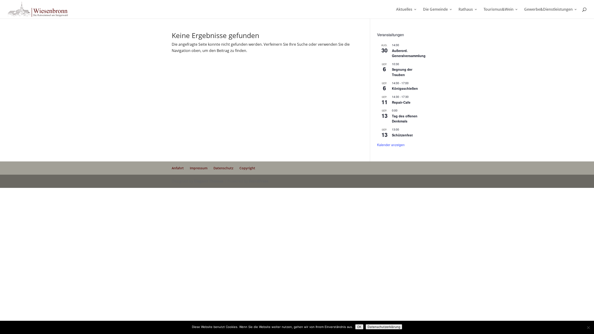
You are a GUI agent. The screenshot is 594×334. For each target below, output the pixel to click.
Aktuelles (404, 10)
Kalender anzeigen (391, 144)
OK (359, 327)
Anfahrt (178, 168)
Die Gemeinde (435, 10)
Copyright (247, 168)
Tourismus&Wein (498, 10)
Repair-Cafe (401, 102)
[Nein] (588, 327)
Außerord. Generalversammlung (409, 53)
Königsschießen (405, 88)
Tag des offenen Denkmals (404, 119)
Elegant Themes (208, 181)
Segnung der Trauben (402, 72)
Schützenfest (402, 135)
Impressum (198, 168)
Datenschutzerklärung (384, 327)
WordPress (258, 181)
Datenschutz (223, 168)
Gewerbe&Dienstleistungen (548, 10)
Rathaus (465, 10)
